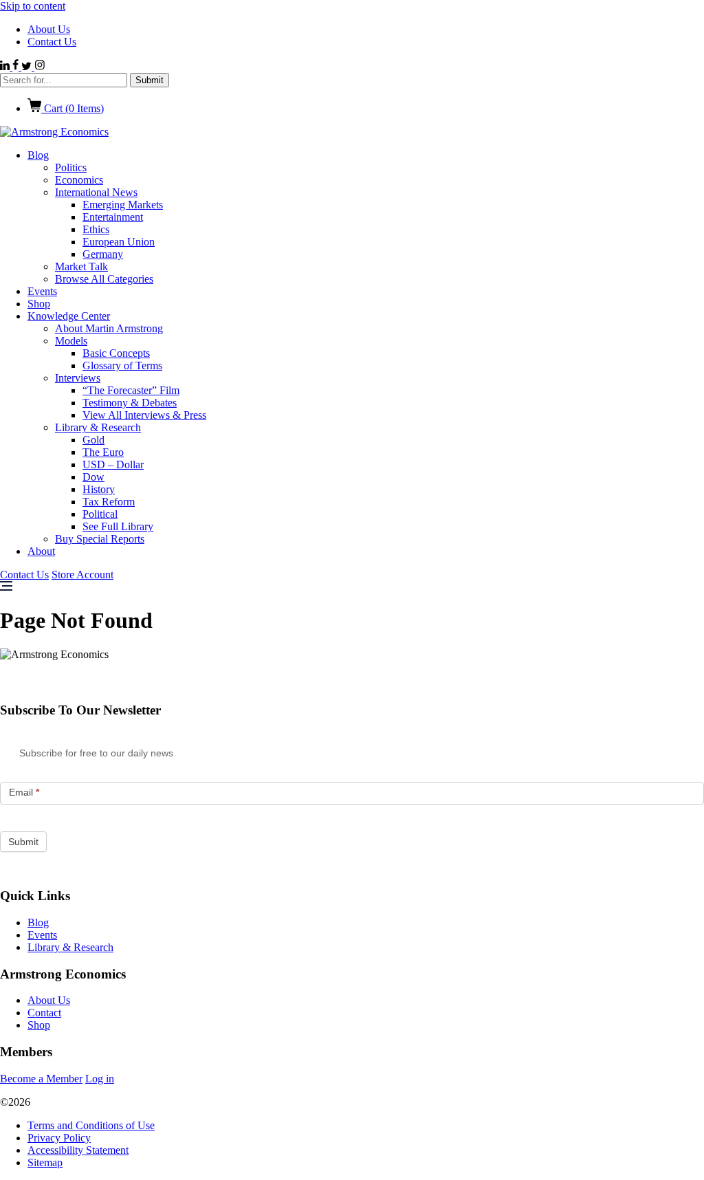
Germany (102, 254)
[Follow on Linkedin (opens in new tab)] (6, 66)
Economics (79, 180)
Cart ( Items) (72, 108)
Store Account (82, 574)
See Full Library (117, 526)
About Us (49, 29)
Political (100, 514)
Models (71, 341)
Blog (38, 155)
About (41, 551)
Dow (93, 477)
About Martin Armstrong (109, 328)
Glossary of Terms (122, 365)
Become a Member (41, 1078)
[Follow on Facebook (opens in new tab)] (16, 66)
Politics (71, 167)
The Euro (103, 452)
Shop (39, 303)
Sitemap (45, 1162)
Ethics (95, 229)
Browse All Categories (104, 279)
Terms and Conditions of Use (91, 1125)
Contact (44, 1012)
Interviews (77, 378)
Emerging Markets (122, 204)
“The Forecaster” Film (130, 390)
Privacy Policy (59, 1138)
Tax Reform (108, 501)
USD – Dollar (113, 464)
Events (42, 291)
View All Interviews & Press (144, 415)
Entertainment (112, 217)
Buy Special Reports (99, 539)
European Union (118, 242)
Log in (99, 1078)
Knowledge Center (69, 316)
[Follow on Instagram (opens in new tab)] (39, 66)
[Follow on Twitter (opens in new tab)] (27, 66)
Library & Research (98, 427)
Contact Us (52, 41)
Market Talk (81, 266)
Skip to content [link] (32, 6)
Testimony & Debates (129, 402)
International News (96, 192)
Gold (93, 440)
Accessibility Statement (78, 1150)
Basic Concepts (116, 353)
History (98, 489)
